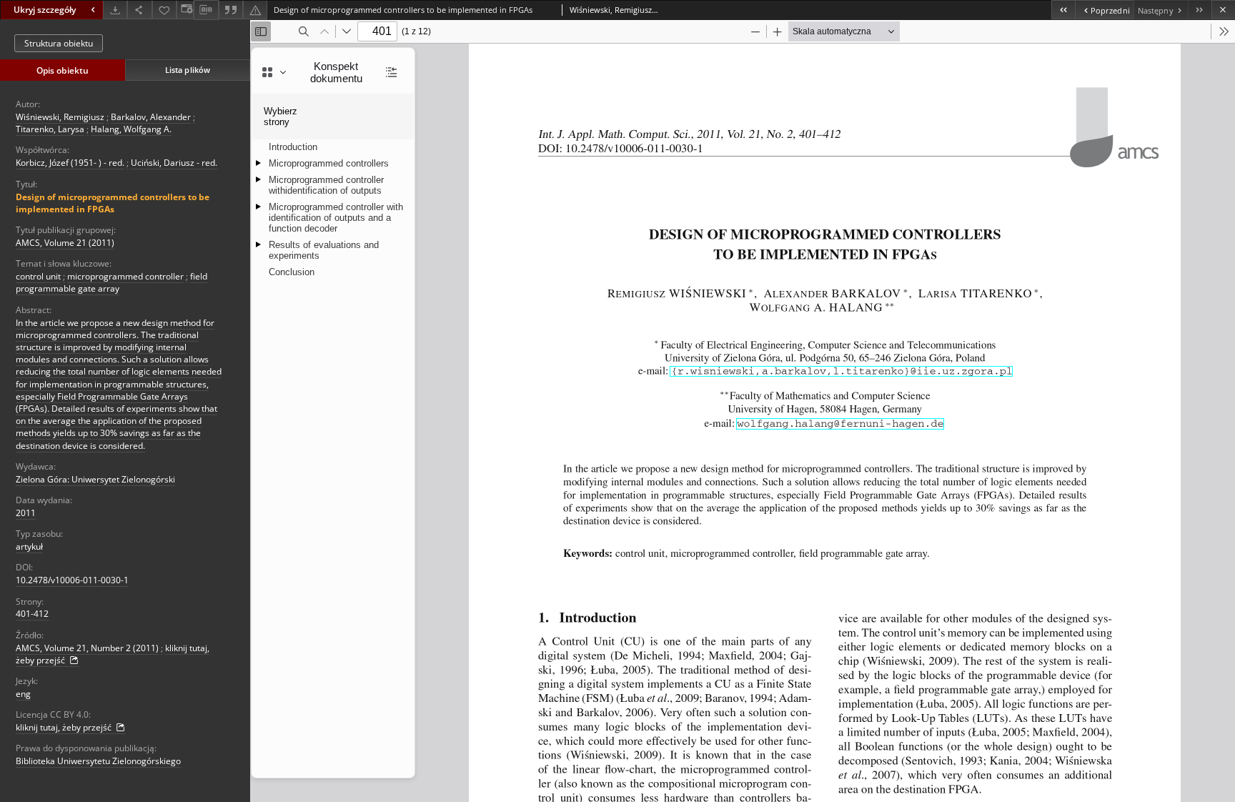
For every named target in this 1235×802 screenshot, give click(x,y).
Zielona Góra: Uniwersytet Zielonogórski (95, 479)
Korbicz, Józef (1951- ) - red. (70, 163)
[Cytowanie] (231, 9)
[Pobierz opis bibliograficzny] (206, 10)
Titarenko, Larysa (50, 129)
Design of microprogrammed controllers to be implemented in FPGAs (112, 203)
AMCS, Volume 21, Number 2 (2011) (87, 648)
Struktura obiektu (58, 43)
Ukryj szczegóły (45, 10)
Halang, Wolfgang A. (131, 129)
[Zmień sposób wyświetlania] (185, 9)
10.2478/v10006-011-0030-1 (72, 580)
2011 (26, 513)
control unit (38, 276)
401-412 (32, 614)
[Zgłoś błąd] (255, 9)
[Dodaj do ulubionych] (164, 9)
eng (23, 694)
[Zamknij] (1223, 9)
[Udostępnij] (139, 9)
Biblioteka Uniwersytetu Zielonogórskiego (98, 761)
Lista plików (187, 69)
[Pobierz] (115, 9)
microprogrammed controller (125, 276)
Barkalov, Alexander (151, 117)
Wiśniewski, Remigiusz (60, 117)
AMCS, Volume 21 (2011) (65, 243)
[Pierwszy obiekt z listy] (1063, 9)
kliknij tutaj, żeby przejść (65, 727)
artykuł (29, 546)
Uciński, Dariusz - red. (174, 163)
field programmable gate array (111, 282)
